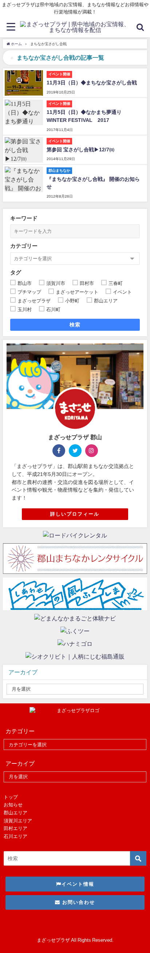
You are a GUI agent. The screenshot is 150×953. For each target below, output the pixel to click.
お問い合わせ (77, 902)
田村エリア (15, 828)
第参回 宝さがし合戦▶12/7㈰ (80, 149)
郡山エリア (15, 812)
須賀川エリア (18, 820)
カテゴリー (24, 246)
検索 (75, 324)
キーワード (24, 218)
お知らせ (13, 804)
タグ (15, 272)
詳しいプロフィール (74, 514)
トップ (11, 797)
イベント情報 (78, 884)
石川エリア (15, 836)
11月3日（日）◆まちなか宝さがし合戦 (92, 82)
